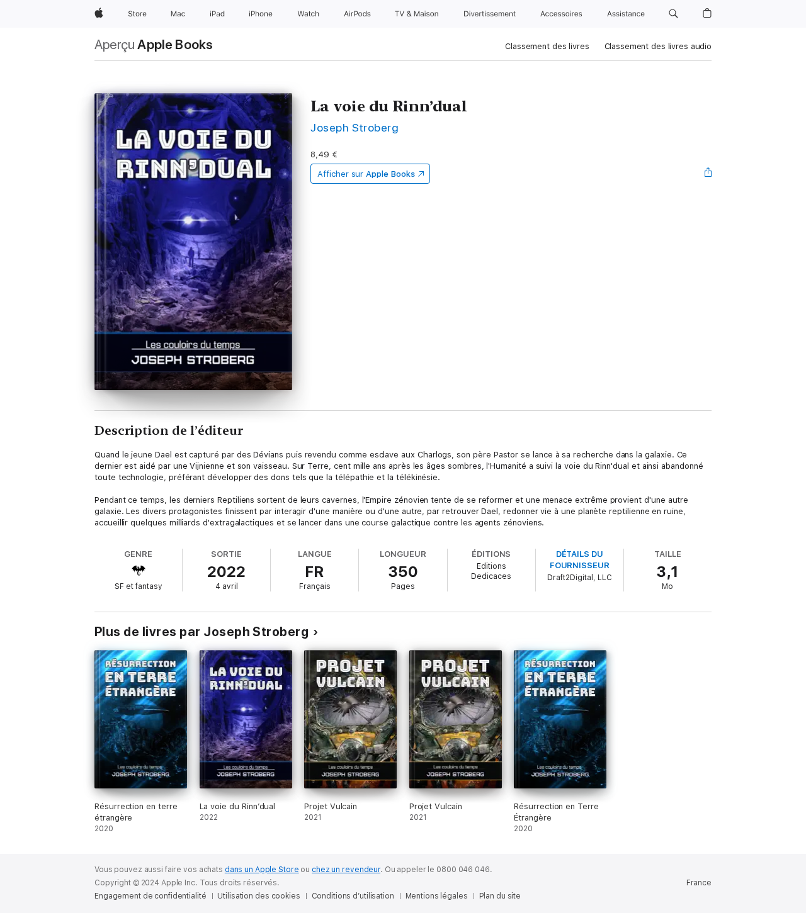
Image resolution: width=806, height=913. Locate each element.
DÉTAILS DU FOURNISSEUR (580, 559)
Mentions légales (437, 896)
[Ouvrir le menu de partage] (708, 173)
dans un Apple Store (262, 869)
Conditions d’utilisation (353, 896)
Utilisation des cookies (258, 896)
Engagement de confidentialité (150, 896)
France (699, 882)
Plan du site (500, 896)
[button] (673, 14)
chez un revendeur (346, 869)
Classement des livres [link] (547, 46)
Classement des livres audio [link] (658, 46)
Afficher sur (365, 174)
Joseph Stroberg (354, 127)
